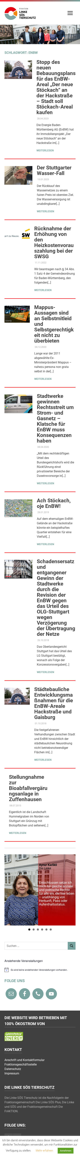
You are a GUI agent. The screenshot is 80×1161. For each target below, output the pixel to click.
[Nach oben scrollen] (73, 1154)
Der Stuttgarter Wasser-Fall (54, 170)
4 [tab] (42, 929)
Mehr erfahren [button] (44, 1150)
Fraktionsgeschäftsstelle (20, 1064)
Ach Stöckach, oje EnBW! (54, 503)
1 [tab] (29, 929)
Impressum (11, 1073)
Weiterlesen (45, 150)
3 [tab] (38, 929)
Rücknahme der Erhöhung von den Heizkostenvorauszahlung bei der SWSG (54, 242)
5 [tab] (46, 929)
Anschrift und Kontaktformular (24, 1060)
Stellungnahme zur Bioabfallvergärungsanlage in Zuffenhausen (28, 788)
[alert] (40, 970)
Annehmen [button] (65, 1150)
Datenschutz (12, 1069)
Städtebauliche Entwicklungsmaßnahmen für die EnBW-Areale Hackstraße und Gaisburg (53, 703)
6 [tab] (51, 929)
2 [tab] (34, 929)
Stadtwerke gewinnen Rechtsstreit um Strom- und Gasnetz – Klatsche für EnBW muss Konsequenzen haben (55, 418)
